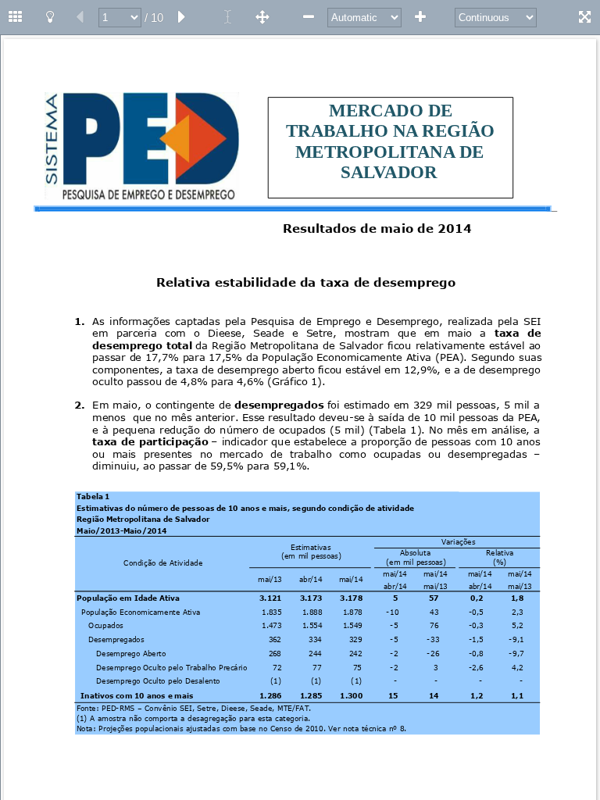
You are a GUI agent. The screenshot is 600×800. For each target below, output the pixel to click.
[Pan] (262, 17)
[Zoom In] (420, 17)
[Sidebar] (15, 17)
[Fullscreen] (584, 17)
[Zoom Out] (308, 17)
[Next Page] (182, 17)
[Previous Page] (79, 17)
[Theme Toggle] (50, 17)
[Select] (228, 17)
